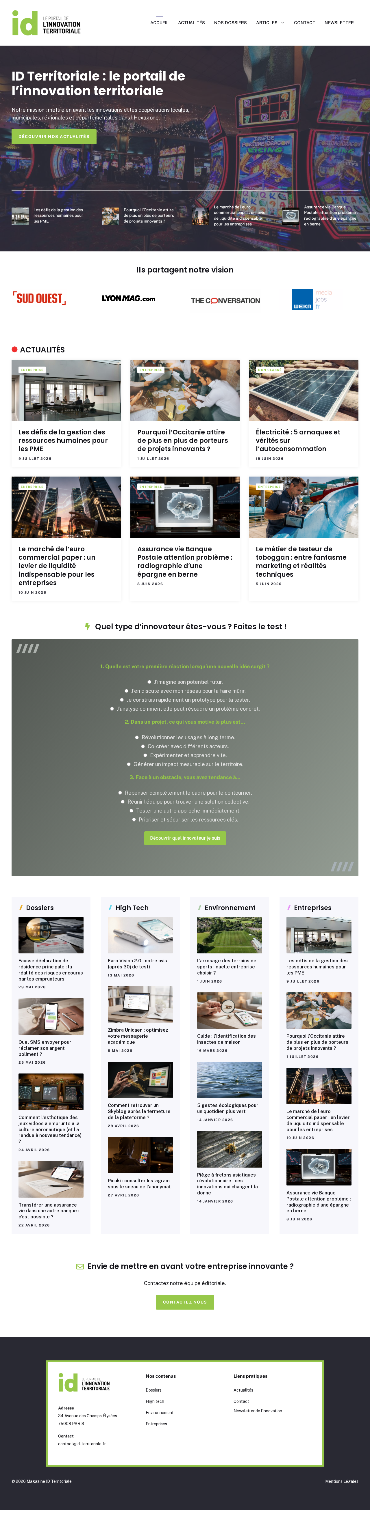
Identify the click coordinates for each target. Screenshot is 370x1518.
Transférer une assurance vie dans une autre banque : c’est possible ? (48, 1211)
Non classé (270, 369)
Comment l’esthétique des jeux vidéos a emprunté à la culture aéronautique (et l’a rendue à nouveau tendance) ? (50, 1129)
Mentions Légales (341, 1481)
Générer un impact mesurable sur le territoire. (187, 764)
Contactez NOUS (185, 1302)
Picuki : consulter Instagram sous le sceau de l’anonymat (139, 1184)
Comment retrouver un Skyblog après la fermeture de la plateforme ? (139, 1111)
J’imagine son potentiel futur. (188, 682)
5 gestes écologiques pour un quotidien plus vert (227, 1108)
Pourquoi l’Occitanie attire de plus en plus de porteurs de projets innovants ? (149, 215)
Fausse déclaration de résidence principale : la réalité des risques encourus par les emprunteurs (50, 969)
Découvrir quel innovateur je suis (185, 838)
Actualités (243, 1390)
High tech (155, 1401)
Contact (241, 1401)
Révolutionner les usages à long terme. (187, 737)
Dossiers (154, 1390)
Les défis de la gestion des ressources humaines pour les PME (58, 215)
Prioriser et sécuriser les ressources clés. (188, 820)
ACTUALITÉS (191, 22)
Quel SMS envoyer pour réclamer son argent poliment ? (44, 1048)
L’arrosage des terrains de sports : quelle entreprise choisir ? (226, 967)
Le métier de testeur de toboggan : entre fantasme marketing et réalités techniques (301, 562)
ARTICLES (267, 22)
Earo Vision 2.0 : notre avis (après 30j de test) (137, 964)
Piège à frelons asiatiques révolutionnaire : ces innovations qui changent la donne (227, 1184)
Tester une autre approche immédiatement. (187, 811)
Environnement (160, 1412)
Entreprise (32, 369)
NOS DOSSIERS (230, 22)
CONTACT (304, 22)
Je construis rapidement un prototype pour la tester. (187, 700)
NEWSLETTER (339, 22)
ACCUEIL (159, 22)
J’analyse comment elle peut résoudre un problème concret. (188, 709)
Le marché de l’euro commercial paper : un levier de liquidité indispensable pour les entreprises (56, 566)
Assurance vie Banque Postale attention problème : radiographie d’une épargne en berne (184, 562)
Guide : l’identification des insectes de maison (226, 1039)
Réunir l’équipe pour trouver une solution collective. (187, 802)
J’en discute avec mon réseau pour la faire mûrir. (188, 691)
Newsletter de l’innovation (258, 1411)
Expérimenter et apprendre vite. (188, 755)
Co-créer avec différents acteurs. (188, 746)
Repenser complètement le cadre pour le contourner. (188, 793)
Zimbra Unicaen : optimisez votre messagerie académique (138, 1036)
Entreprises (156, 1424)
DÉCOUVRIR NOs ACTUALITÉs (54, 136)
